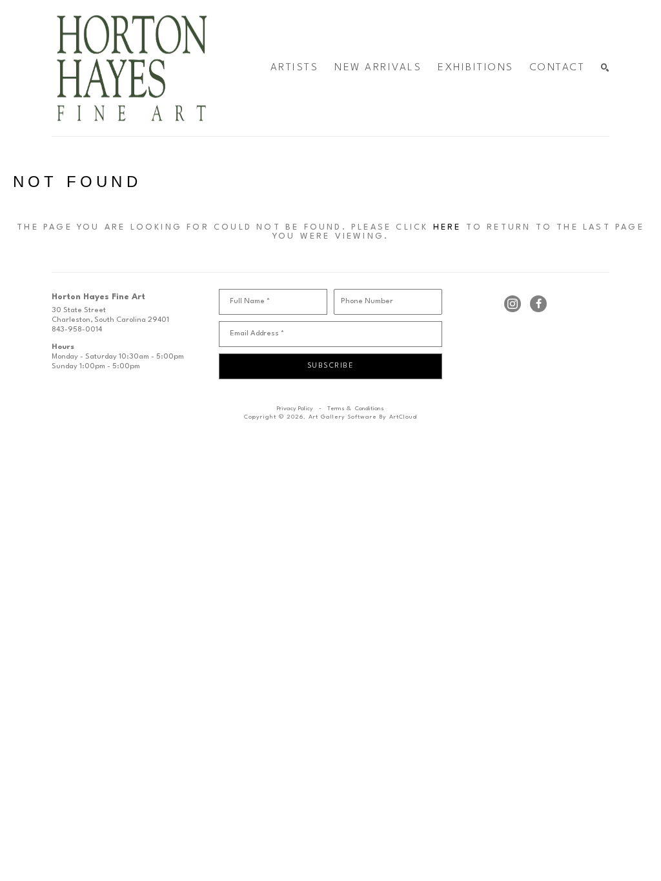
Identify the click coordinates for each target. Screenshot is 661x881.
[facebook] (538, 303)
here (447, 227)
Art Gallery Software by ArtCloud (363, 417)
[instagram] (512, 303)
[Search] (605, 68)
